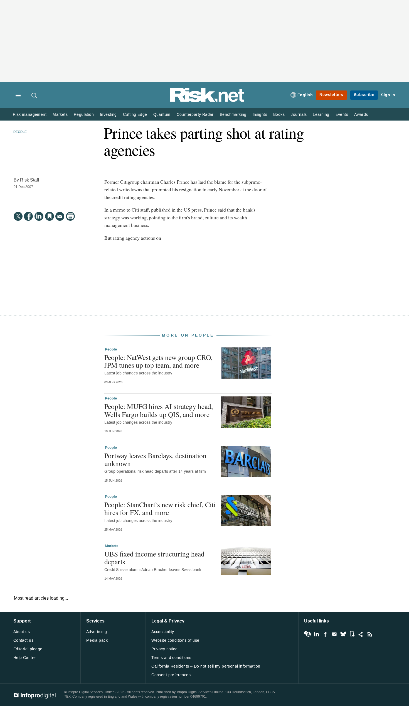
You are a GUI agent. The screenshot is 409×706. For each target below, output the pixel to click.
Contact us (23, 640)
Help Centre (24, 657)
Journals (299, 114)
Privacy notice (164, 649)
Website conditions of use (175, 640)
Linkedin (316, 634)
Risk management (29, 114)
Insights (260, 114)
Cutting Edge (135, 114)
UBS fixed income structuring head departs (154, 557)
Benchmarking (233, 114)
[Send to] (59, 216)
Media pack (97, 640)
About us (21, 631)
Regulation (84, 114)
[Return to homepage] (207, 101)
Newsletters (331, 95)
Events (342, 114)
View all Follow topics (307, 634)
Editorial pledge (28, 649)
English (305, 95)
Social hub (361, 634)
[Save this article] (49, 216)
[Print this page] (70, 216)
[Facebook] (28, 216)
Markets (60, 114)
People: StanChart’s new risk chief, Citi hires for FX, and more (160, 508)
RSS (369, 634)
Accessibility (162, 631)
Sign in (388, 95)
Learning (321, 114)
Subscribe (364, 95)
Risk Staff (29, 180)
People (20, 132)
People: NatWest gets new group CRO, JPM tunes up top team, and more (158, 361)
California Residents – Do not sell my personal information (205, 666)
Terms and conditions (171, 657)
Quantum (162, 114)
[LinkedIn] (39, 216)
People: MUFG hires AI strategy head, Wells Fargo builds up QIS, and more (158, 410)
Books (279, 114)
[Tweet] (18, 216)
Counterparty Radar (195, 114)
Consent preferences (171, 675)
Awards (361, 114)
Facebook (325, 634)
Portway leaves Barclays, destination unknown (155, 459)
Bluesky (343, 634)
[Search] (34, 95)
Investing (108, 114)
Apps (352, 634)
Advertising (96, 631)
